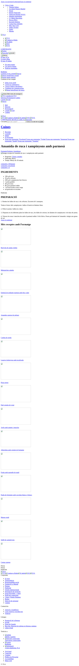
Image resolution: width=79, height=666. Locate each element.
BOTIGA (15, 120)
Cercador (4, 121)
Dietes (7, 135)
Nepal (11, 11)
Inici (6, 105)
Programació (11, 98)
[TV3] (8, 96)
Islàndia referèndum (15, 16)
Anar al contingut (25, 2)
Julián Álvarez (13, 27)
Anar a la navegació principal (10, 2)
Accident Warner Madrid (17, 9)
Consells (7, 134)
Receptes (8, 132)
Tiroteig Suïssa (14, 7)
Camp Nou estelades (15, 24)
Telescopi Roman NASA (17, 14)
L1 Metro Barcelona (15, 18)
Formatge (4, 151)
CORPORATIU (6, 49)
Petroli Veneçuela (14, 13)
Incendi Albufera (14, 22)
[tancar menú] (3, 101)
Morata (11, 31)
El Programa (9, 137)
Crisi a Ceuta (9, 5)
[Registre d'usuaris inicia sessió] (11, 53)
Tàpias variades (17, 157)
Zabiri (11, 29)
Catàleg (17, 98)
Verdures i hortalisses (14, 151)
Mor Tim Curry (14, 25)
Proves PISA (13, 20)
